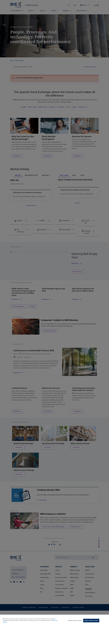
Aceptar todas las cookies (91, 620)
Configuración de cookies (74, 620)
